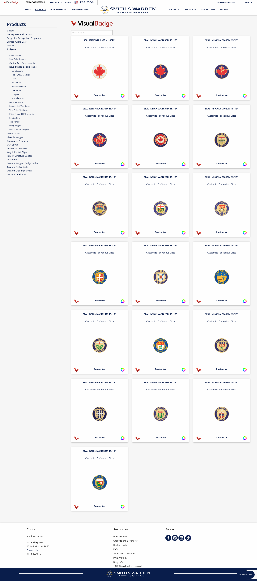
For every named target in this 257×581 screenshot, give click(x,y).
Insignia (11, 49)
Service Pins (14, 118)
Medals (10, 45)
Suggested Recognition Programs (24, 38)
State (14, 78)
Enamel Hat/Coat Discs (19, 106)
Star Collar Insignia (17, 59)
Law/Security (17, 71)
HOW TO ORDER (58, 10)
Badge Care (119, 562)
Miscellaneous (18, 98)
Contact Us (190, 10)
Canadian (16, 90)
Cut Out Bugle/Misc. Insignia (22, 63)
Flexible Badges (15, 137)
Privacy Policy (120, 558)
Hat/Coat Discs (16, 102)
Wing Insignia (15, 125)
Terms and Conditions (124, 553)
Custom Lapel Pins (16, 174)
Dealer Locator (120, 545)
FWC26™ (224, 10)
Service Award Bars (16, 41)
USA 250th (12, 144)
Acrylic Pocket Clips (17, 152)
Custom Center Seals (17, 167)
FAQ (115, 549)
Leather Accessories (17, 148)
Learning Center (80, 10)
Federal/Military (19, 86)
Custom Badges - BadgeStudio (22, 163)
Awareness (16, 82)
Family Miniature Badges (19, 156)
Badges (10, 30)
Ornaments (13, 159)
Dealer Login (208, 10)
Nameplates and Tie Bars (19, 34)
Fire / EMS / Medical (21, 75)
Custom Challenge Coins (19, 170)
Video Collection (226, 2)
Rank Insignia (15, 55)
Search (248, 2)
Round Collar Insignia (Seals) (23, 67)
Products (40, 10)
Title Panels (14, 122)
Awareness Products (17, 141)
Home (27, 10)
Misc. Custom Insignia (19, 129)
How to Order (120, 536)
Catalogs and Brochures (125, 541)
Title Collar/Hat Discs (18, 110)
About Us (174, 10)
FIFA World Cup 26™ (60, 2)
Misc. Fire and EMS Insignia (21, 114)
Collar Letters (14, 133)
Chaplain (15, 94)
